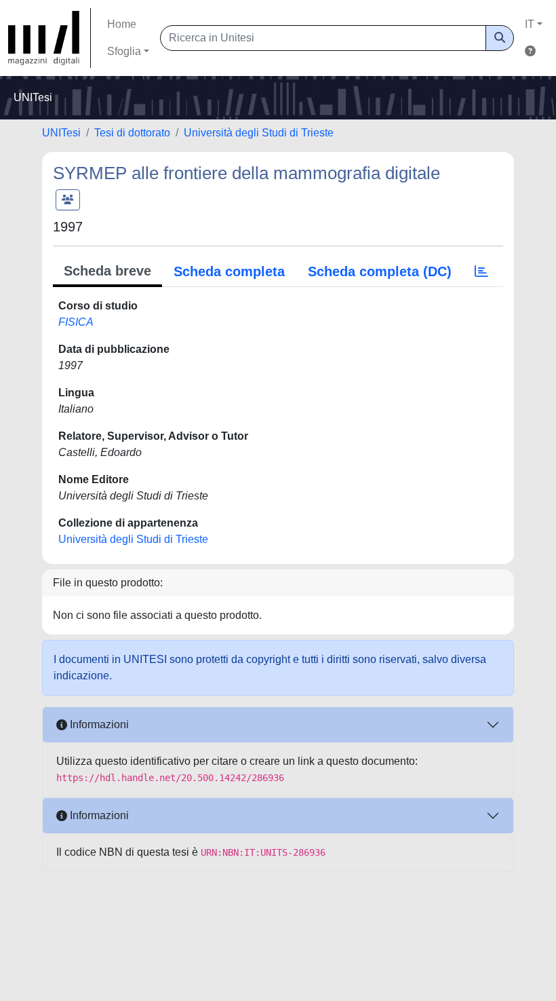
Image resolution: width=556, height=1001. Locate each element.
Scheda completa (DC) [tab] (380, 271)
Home (121, 24)
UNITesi (61, 132)
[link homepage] (49, 38)
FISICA (76, 322)
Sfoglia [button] (124, 51)
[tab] (481, 271)
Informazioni (98, 724)
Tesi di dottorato (132, 132)
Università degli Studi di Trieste (259, 132)
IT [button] (529, 24)
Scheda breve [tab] (107, 270)
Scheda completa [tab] (229, 271)
